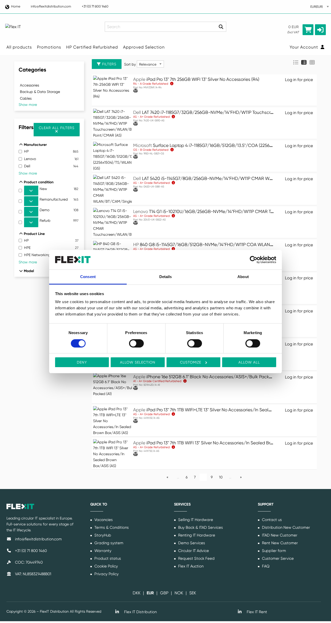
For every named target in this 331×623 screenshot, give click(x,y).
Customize (190, 362)
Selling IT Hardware (195, 519)
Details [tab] (165, 276)
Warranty (102, 550)
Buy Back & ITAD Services (200, 527)
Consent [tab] (88, 276)
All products (19, 47)
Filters (108, 64)
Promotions (49, 47)
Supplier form (273, 550)
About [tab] (243, 276)
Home (15, 6)
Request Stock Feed (196, 558)
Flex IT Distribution (140, 612)
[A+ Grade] (185, 381)
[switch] (136, 343)
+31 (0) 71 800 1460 (95, 6)
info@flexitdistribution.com (51, 6)
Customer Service (277, 558)
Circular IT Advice (193, 550)
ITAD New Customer (279, 535)
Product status (107, 558)
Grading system (108, 543)
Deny (82, 362)
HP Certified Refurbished (92, 47)
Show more (28, 104)
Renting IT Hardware (196, 535)
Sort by (130, 64)
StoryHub (102, 535)
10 (221, 477)
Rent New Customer (279, 543)
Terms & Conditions (111, 527)
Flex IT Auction (190, 566)
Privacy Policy (106, 574)
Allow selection (137, 362)
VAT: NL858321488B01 (32, 574)
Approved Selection (144, 47)
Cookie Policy (105, 566)
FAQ (265, 566)
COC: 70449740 (28, 562)
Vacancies (103, 519)
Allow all (249, 362)
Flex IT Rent (256, 612)
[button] (320, 29)
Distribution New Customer (285, 527)
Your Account (304, 47)
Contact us (271, 519)
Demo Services (191, 543)
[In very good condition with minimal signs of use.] (173, 117)
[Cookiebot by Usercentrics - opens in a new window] (253, 260)
